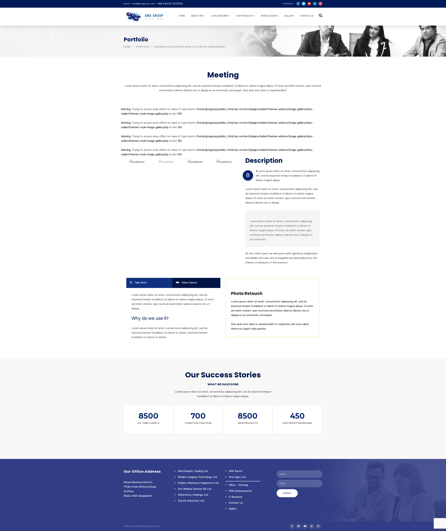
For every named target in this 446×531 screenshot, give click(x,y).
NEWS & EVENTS (269, 15)
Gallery (233, 508)
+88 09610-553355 (170, 3)
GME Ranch (236, 471)
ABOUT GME (197, 15)
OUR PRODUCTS (244, 15)
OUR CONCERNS (219, 15)
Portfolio (143, 46)
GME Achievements (240, 491)
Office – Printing (238, 485)
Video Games (189, 282)
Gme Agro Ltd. (237, 477)
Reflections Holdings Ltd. (193, 494)
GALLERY (289, 15)
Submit (287, 493)
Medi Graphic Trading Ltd (193, 471)
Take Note (140, 282)
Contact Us (307, 15)
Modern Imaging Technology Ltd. (197, 477)
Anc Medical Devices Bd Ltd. (195, 488)
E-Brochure (235, 496)
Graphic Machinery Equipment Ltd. (198, 483)
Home (182, 15)
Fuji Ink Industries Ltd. (191, 500)
